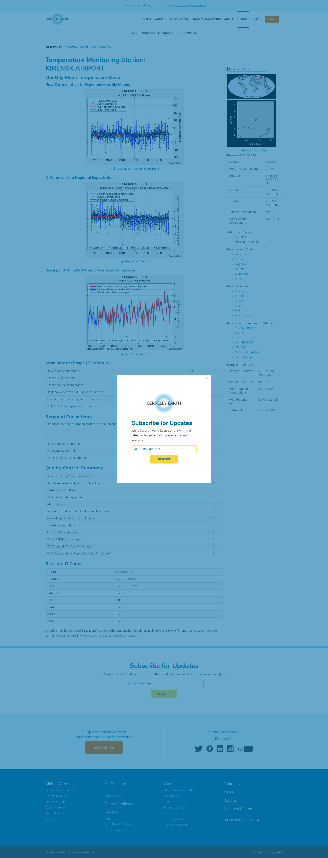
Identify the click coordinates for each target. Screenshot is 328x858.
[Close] (207, 378)
